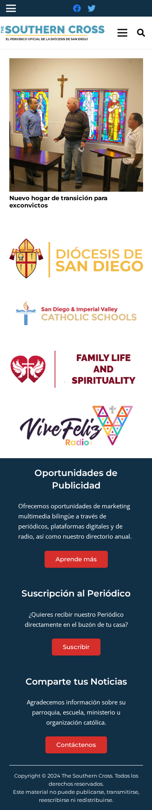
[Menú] (122, 33)
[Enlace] (76, 259)
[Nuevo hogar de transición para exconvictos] (76, 125)
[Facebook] (77, 8)
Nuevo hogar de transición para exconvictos (58, 201)
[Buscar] (141, 33)
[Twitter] (92, 8)
